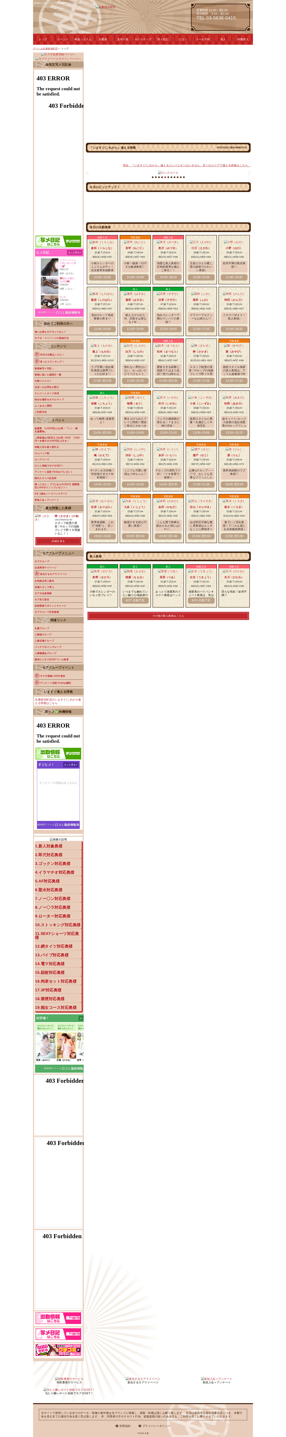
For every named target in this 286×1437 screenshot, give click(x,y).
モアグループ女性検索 (47, 612)
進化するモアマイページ (53, 574)
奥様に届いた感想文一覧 (48, 374)
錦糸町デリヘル (47, 312)
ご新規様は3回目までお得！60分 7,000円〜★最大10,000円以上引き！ (57, 439)
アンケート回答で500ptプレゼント (54, 472)
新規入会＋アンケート (47, 500)
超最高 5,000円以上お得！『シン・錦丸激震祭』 (56, 430)
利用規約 (125, 1425)
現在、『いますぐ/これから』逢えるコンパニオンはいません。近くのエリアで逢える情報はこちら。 (187, 165)
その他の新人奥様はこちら (168, 615)
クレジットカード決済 (47, 393)
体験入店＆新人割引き (47, 447)
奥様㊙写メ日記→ (44, 368)
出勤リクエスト (43, 381)
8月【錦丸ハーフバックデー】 (51, 493)
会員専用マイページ (46, 567)
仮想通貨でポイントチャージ (50, 605)
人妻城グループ (43, 634)
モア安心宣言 (42, 599)
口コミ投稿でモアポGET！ (49, 465)
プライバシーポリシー (156, 1425)
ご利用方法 (41, 412)
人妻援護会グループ (46, 653)
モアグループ (42, 561)
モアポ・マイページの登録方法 (52, 338)
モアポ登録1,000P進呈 (52, 676)
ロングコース (42, 459)
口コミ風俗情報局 (68, 312)
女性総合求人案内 (44, 581)
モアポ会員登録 (43, 593)
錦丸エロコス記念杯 (46, 478)
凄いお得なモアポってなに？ (50, 332)
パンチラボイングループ (48, 647)
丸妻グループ (42, 628)
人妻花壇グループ (44, 640)
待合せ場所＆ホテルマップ (49, 399)
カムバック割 (42, 453)
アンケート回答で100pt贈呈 (55, 683)
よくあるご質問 (43, 405)
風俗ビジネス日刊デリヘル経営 (52, 659)
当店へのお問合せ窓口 (47, 387)
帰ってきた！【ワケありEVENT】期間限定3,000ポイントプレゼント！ (57, 486)
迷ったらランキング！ (52, 361)
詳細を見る (58, 541)
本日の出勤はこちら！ (52, 354)
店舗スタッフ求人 (44, 587)
